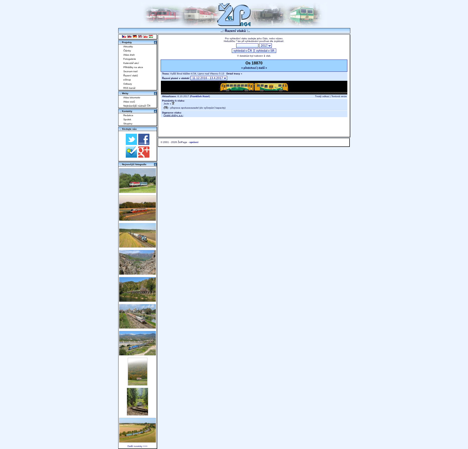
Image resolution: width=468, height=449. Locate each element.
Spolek (127, 119)
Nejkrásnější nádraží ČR (136, 105)
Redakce (128, 115)
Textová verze (339, 96)
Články (127, 50)
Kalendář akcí (131, 63)
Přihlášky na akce (133, 67)
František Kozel (200, 96)
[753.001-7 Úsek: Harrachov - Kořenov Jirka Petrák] (137, 414)
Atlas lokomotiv (131, 97)
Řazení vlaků (130, 75)
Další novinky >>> (137, 446)
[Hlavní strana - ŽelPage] (234, 25)
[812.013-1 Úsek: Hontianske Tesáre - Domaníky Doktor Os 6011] (137, 384)
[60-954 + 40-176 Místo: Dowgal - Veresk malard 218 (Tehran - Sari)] (137, 273)
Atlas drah (129, 54)
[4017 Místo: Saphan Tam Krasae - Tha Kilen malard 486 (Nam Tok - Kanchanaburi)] (137, 300)
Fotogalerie (129, 59)
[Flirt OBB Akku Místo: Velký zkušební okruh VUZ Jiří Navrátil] (137, 219)
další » (263, 67)
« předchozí (248, 67)
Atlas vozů (129, 101)
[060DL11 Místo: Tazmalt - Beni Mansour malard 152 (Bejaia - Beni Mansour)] (137, 354)
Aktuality (128, 46)
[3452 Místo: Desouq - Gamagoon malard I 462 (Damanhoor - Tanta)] (137, 327)
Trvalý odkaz (322, 96)
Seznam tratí (130, 71)
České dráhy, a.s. (173, 115)
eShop (127, 79)
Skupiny (127, 123)
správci (193, 142)
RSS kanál (129, 88)
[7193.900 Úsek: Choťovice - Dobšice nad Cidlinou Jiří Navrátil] (137, 246)
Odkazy (127, 83)
